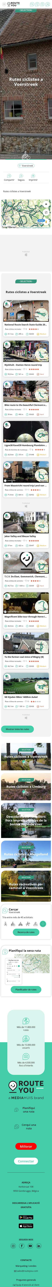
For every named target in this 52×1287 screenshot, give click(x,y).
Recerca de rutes (26, 932)
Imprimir (33, 179)
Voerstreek (27, 165)
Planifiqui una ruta (29, 1109)
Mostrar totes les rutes (17, 729)
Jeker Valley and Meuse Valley (20, 536)
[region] (26, 213)
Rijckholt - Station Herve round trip (23, 364)
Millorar (26, 1146)
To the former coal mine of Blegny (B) (24, 656)
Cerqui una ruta (29, 1126)
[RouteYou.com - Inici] (13, 4)
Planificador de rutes (26, 989)
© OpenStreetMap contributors (40, 227)
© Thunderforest (24, 227)
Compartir (9, 179)
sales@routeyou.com (27, 1270)
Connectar (26, 1161)
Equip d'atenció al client (27, 1284)
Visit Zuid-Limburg (11, 155)
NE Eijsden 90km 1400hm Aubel (21, 697)
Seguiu (21, 179)
